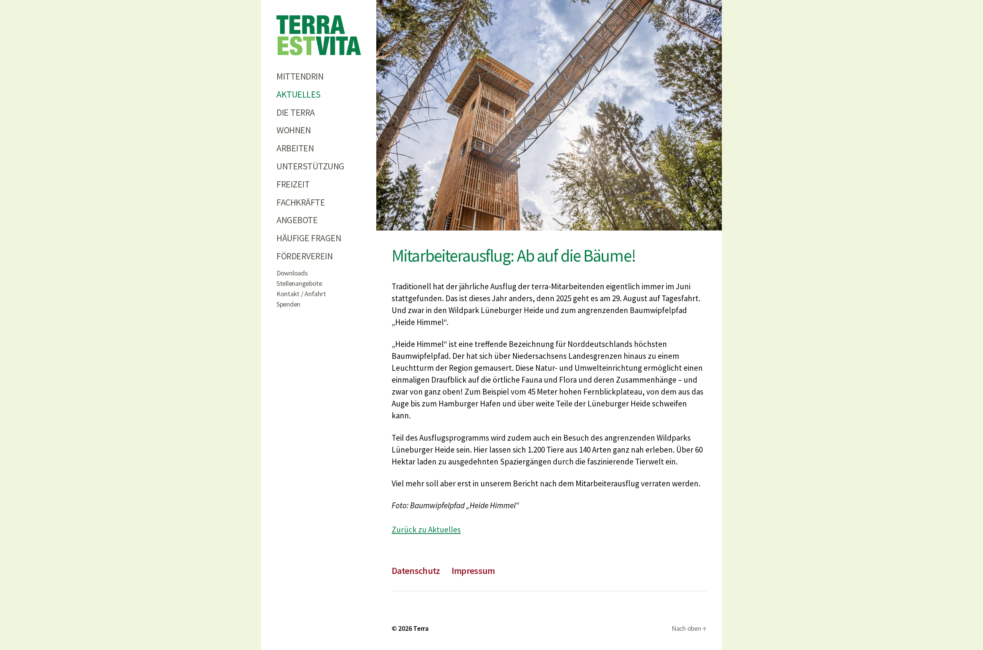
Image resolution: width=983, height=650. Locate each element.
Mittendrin (299, 76)
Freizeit (292, 184)
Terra (421, 628)
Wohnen (293, 130)
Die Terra (295, 112)
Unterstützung (310, 166)
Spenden (288, 304)
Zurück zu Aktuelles (426, 529)
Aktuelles (298, 94)
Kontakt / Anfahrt (301, 293)
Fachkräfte (300, 202)
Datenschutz (416, 571)
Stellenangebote (299, 283)
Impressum (473, 571)
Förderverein (304, 256)
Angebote (297, 220)
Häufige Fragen (308, 238)
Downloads (292, 273)
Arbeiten (295, 148)
